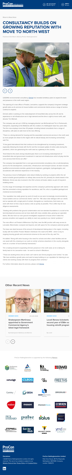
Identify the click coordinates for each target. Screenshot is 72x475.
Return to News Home (9, 17)
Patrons (54, 357)
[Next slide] (10, 91)
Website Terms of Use (9, 463)
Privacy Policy (21, 463)
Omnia (31, 98)
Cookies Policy (32, 463)
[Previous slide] (5, 91)
